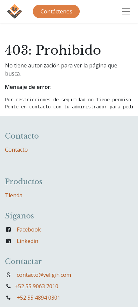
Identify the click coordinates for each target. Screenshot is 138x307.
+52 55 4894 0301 (38, 297)
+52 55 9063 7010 (36, 286)
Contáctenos (56, 11)
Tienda (13, 195)
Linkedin (27, 241)
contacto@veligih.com (44, 274)
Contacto (16, 149)
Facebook (29, 229)
